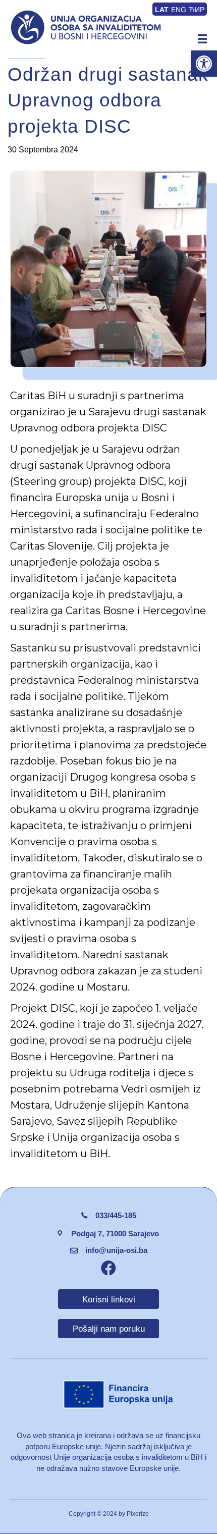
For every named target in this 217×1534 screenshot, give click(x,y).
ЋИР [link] (196, 10)
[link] (204, 63)
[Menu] (202, 38)
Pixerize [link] (138, 1513)
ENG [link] (178, 10)
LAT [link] (162, 10)
